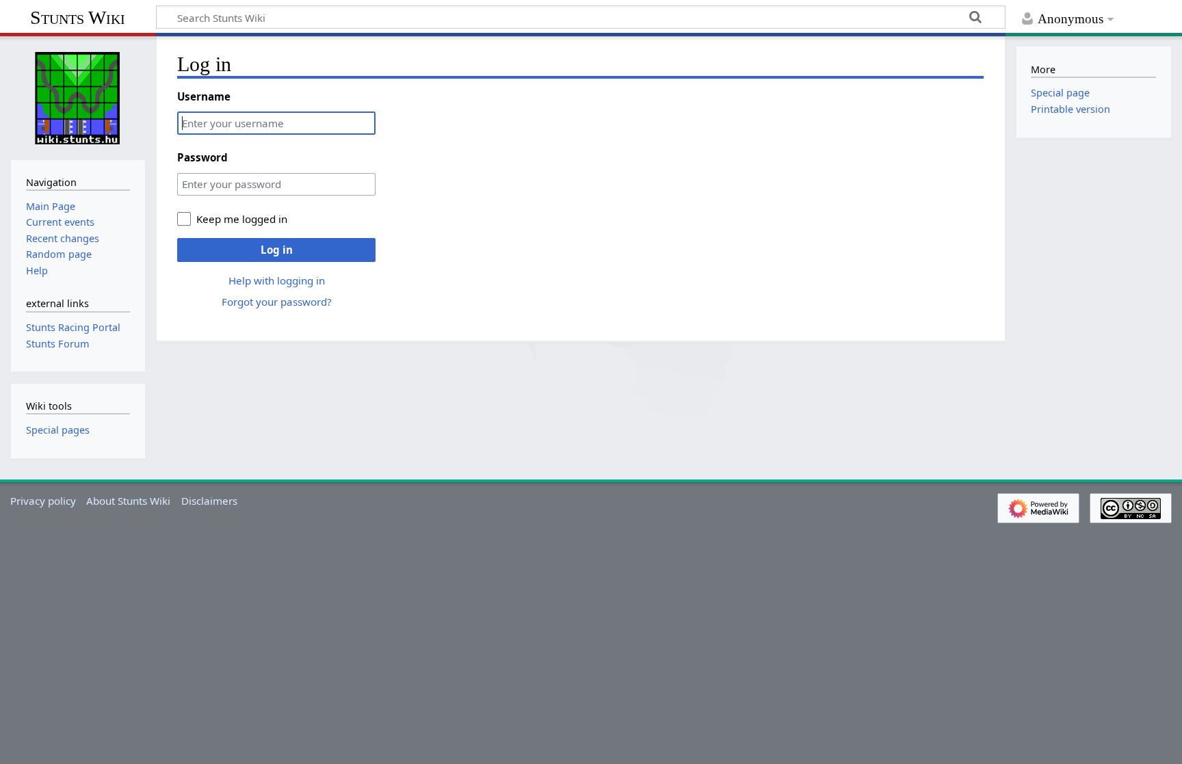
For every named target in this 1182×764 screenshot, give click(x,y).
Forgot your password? (277, 301)
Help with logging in (276, 280)
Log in (277, 249)
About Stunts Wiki (128, 501)
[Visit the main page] (78, 96)
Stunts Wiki (77, 17)
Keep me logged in (241, 219)
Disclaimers (209, 501)
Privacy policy (43, 501)
